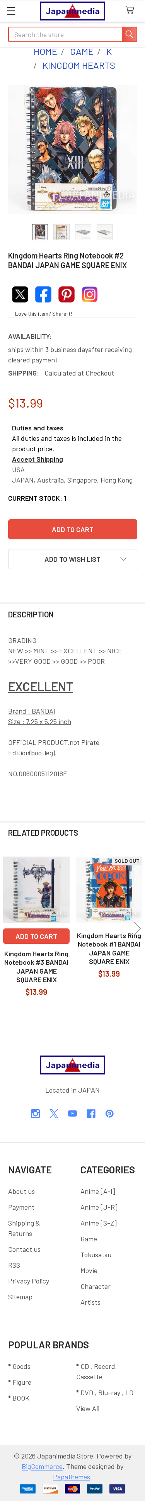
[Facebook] (91, 1114)
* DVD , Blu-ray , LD (104, 1392)
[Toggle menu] (10, 10)
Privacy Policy (28, 1281)
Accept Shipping (37, 459)
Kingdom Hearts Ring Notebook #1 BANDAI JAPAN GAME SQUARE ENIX (109, 948)
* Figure (19, 1382)
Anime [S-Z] (98, 1223)
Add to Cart (36, 936)
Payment (21, 1207)
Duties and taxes (37, 427)
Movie (88, 1270)
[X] (54, 1114)
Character (95, 1286)
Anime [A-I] (97, 1191)
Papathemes (71, 1476)
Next (137, 928)
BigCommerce (42, 1466)
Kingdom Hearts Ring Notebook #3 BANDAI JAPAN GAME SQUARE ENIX (36, 966)
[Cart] (132, 10)
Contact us (24, 1249)
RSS (14, 1265)
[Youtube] (72, 1114)
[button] (72, 559)
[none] (72, 149)
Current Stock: (37, 498)
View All (87, 1408)
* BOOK (18, 1398)
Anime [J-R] (99, 1207)
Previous (7, 928)
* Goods (19, 1366)
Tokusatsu (95, 1254)
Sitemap (20, 1296)
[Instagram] (35, 1114)
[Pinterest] (110, 1114)
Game (88, 1238)
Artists (90, 1302)
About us (21, 1191)
